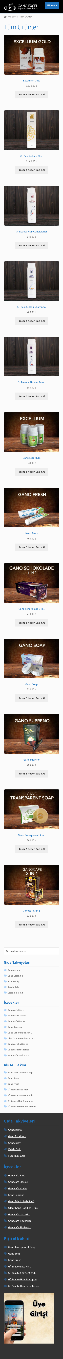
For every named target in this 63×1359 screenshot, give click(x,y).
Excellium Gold (15, 992)
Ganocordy (13, 981)
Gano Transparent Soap (20, 1072)
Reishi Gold (13, 986)
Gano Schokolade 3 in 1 (20, 1032)
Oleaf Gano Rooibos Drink (21, 1038)
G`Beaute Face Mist (18, 1089)
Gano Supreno (15, 1026)
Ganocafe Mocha (16, 1021)
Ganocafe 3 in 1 (16, 1009)
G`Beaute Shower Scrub (20, 1095)
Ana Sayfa (13, 16)
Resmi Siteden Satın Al (31, 94)
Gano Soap (13, 1078)
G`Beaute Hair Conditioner (22, 1106)
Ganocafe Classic (17, 1015)
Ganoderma (14, 970)
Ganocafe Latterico (18, 1043)
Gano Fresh (13, 1083)
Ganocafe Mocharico (18, 1049)
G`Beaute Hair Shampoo (20, 1101)
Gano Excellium (16, 975)
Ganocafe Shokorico (18, 1055)
